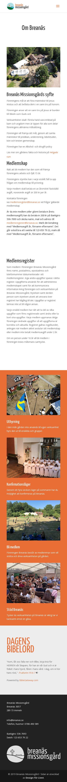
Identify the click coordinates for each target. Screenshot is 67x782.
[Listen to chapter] (37, 672)
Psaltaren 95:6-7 (27, 672)
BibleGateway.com (28, 680)
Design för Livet (35, 777)
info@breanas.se (15, 720)
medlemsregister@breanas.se (25, 202)
